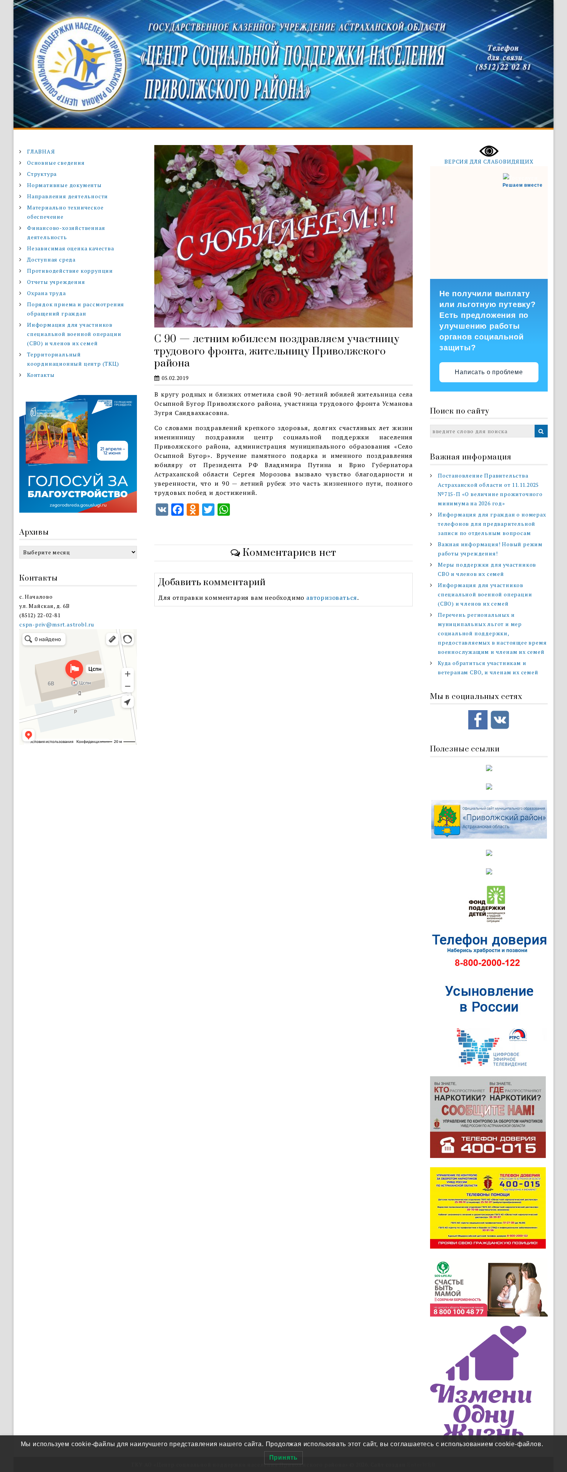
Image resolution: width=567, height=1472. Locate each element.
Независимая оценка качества (70, 248)
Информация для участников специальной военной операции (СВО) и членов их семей (74, 334)
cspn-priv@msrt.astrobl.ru (56, 624)
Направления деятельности (67, 196)
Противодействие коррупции (70, 270)
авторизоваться (331, 597)
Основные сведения (56, 162)
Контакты (40, 374)
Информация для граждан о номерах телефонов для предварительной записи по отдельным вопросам (492, 524)
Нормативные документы (64, 185)
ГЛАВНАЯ (41, 151)
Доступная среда (51, 259)
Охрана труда (46, 293)
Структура (42, 173)
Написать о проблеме (489, 372)
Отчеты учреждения (56, 281)
